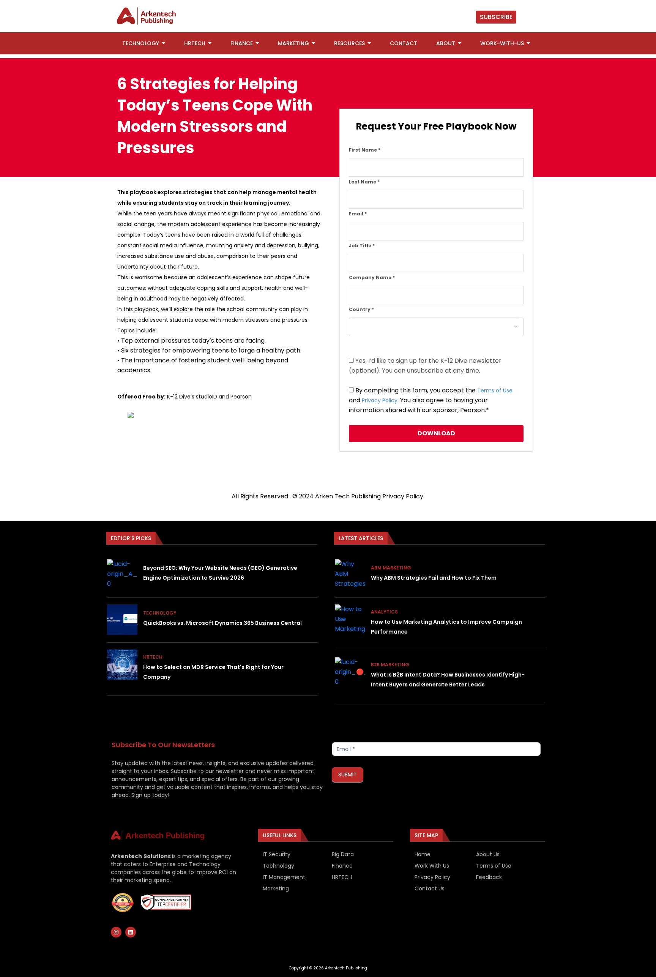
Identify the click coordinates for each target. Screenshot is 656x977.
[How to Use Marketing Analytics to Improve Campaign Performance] (350, 619)
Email (358, 213)
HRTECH (342, 877)
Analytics (384, 612)
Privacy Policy (402, 496)
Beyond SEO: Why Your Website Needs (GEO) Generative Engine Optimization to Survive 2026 (220, 573)
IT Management (284, 877)
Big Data (343, 854)
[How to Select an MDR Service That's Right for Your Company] (122, 665)
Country (361, 309)
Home (422, 854)
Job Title (362, 245)
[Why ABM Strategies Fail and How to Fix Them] (350, 574)
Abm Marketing (391, 567)
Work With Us (432, 865)
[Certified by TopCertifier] (122, 902)
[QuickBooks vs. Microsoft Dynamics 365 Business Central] (122, 619)
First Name (364, 150)
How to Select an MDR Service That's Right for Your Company (213, 672)
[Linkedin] (130, 932)
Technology (160, 613)
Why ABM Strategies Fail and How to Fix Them (434, 578)
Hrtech (152, 657)
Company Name (372, 277)
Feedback (489, 877)
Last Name (364, 182)
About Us (488, 854)
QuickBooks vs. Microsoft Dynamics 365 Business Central (222, 623)
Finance (342, 865)
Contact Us (430, 888)
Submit (347, 774)
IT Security (276, 854)
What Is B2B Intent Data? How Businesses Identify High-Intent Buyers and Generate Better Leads (448, 679)
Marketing (276, 888)
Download (436, 433)
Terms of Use (494, 390)
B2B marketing (390, 664)
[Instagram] (116, 932)
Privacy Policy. (380, 400)
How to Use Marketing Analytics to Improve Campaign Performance (446, 627)
